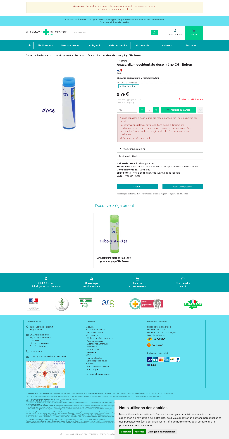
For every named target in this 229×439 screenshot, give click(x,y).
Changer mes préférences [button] (161, 431)
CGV (88, 355)
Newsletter (91, 352)
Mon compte (92, 369)
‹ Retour (137, 186)
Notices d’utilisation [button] (130, 156)
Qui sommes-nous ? (95, 329)
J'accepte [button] (126, 431)
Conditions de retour (156, 335)
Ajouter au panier (180, 110)
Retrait (46, 284)
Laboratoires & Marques (97, 344)
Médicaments (44, 55)
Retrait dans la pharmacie (159, 327)
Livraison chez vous (156, 329)
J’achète (117, 252)
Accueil (29, 55)
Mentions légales (94, 358)
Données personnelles (96, 361)
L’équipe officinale (94, 332)
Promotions (91, 346)
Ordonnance (92, 335)
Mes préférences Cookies (97, 366)
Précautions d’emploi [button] (133, 149)
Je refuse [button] (139, 431)
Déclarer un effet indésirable (137, 138)
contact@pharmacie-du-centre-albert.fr (48, 356)
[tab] (160, 148)
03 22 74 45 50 (36, 351)
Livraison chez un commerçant (161, 332)
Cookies (89, 363)
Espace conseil (93, 349)
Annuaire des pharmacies (98, 374)
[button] (127, 110)
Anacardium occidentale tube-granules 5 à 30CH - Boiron (114, 259)
